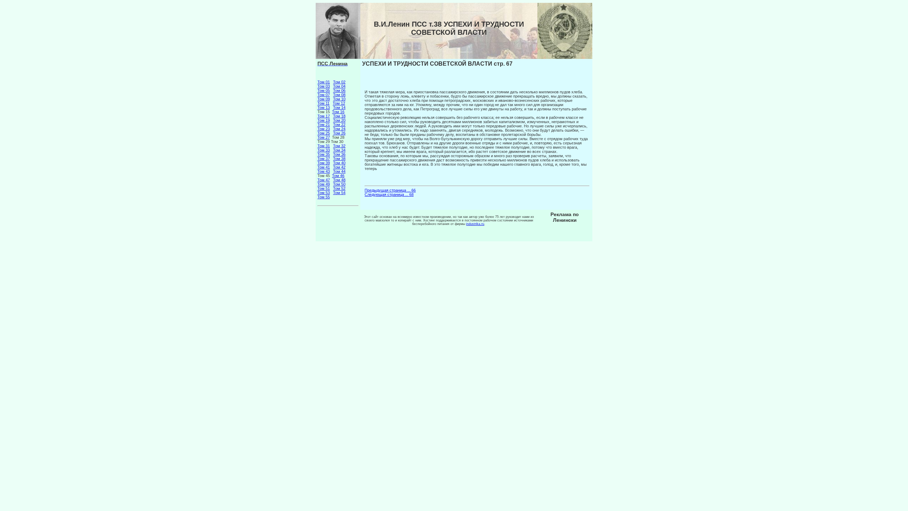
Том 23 (323, 129)
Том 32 (339, 146)
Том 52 (339, 188)
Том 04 (339, 86)
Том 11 (323, 103)
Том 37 (323, 158)
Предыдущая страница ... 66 (390, 190)
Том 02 (339, 82)
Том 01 (323, 82)
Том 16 (338, 112)
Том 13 (323, 107)
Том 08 (339, 95)
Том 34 (339, 150)
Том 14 (339, 107)
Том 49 (323, 184)
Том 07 (323, 95)
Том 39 (323, 163)
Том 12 (339, 103)
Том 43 (323, 171)
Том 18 (339, 116)
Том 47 (323, 180)
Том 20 (339, 120)
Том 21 (323, 124)
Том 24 (339, 129)
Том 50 (339, 184)
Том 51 (323, 188)
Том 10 (339, 99)
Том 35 (323, 154)
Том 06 (339, 90)
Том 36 (339, 154)
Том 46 (338, 176)
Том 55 (323, 197)
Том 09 (323, 99)
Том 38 (339, 158)
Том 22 (339, 124)
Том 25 (323, 133)
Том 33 (323, 150)
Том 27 (323, 137)
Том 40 (339, 163)
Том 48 (339, 180)
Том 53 (323, 193)
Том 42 (339, 167)
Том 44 (339, 171)
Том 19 (323, 120)
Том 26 (339, 133)
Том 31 (323, 146)
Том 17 (323, 116)
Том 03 (323, 86)
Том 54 (339, 193)
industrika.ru (475, 224)
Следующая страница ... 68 (389, 194)
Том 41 (323, 167)
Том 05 (323, 90)
